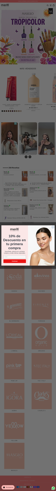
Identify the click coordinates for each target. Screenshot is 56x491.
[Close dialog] (53, 227)
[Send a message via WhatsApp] (53, 488)
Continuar (15, 261)
